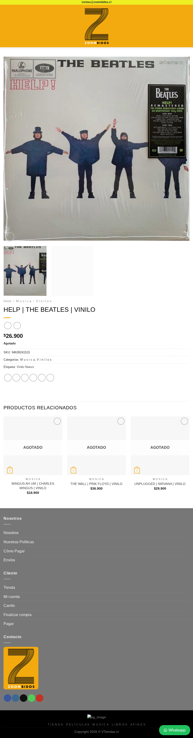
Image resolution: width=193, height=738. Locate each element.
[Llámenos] (31, 698)
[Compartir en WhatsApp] (8, 378)
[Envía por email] (33, 378)
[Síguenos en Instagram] (15, 698)
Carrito (9, 606)
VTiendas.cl (110, 732)
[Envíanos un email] (23, 698)
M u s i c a (23, 301)
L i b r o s (119, 724)
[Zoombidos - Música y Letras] (96, 26)
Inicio (7, 301)
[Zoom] (9, 237)
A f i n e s (137, 724)
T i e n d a (55, 724)
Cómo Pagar (14, 551)
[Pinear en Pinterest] (42, 378)
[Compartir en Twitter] (25, 378)
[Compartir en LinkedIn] (50, 378)
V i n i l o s (43, 301)
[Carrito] (187, 26)
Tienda (9, 588)
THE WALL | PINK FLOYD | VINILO (96, 484)
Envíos (9, 560)
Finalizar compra (18, 615)
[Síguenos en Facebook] (7, 698)
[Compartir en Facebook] (16, 378)
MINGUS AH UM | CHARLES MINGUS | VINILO (33, 486)
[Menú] (6, 26)
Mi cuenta (12, 597)
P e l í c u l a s (77, 724)
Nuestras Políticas (19, 542)
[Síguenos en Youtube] (39, 698)
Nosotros (11, 533)
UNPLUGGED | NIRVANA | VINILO (159, 484)
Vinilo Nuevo (25, 367)
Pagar (9, 624)
